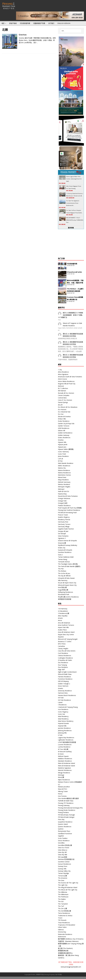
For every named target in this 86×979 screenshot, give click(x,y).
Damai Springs (63, 402)
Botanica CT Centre (64, 641)
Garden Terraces (63, 426)
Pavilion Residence (64, 505)
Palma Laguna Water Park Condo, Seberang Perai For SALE (74, 179)
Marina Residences (64, 473)
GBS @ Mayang (63, 681)
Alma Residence (63, 372)
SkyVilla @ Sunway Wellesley (67, 545)
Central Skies (62, 398)
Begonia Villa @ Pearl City (66, 384)
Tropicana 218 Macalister (66, 925)
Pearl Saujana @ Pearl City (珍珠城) (70, 508)
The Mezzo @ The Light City (67, 890)
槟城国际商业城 (63, 951)
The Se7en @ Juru (64, 573)
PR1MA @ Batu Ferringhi (66, 815)
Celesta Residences (64, 656)
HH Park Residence (64, 700)
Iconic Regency (63, 712)
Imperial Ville (62, 726)
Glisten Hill (61, 430)
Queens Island (63, 824)
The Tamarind (63, 904)
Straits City (61, 548)
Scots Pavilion (62, 838)
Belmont (61, 386)
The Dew (61, 880)
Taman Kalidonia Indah (66, 557)
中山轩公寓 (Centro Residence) (68, 597)
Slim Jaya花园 (62, 857)
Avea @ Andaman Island (66, 632)
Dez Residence (63, 663)
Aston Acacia (62, 379)
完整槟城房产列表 (39, 23)
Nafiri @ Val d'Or (63, 491)
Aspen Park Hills (63, 627)
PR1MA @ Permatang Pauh (67, 513)
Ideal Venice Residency (65, 721)
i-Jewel (60, 702)
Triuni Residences (64, 923)
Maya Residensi (63, 480)
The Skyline (62, 899)
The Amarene (62, 878)
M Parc (60, 461)
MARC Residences (64, 466)
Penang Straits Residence (66, 810)
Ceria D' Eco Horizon (65, 400)
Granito (60, 688)
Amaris (60, 618)
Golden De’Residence (65, 433)
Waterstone (62, 937)
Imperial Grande (63, 723)
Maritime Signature (64, 768)
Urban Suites (62, 927)
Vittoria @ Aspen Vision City (67, 585)
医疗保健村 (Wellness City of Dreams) (70, 939)
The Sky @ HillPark (64, 576)
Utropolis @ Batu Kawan (66, 578)
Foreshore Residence (65, 679)
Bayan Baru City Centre (66, 634)
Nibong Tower (63, 791)
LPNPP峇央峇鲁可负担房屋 (67, 742)
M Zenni (61, 754)
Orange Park (62, 501)
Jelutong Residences (65, 731)
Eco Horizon (62, 409)
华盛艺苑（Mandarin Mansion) (68, 941)
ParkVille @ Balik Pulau (65, 801)
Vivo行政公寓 (62, 587)
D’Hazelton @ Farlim (74, 272)
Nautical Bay (62, 494)
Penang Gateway (64, 805)
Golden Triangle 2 (64, 684)
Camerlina (61, 646)
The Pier (61, 569)
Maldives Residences (65, 759)
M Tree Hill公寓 (63, 749)
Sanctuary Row (63, 522)
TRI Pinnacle (62, 920)
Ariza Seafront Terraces (66, 625)
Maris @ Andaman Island (66, 763)
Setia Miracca (62, 850)
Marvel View (62, 477)
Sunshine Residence (64, 552)
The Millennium (63, 894)
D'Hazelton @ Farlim (65, 660)
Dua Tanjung (62, 665)
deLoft (60, 405)
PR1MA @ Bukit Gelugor (66, 817)
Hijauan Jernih (62, 445)
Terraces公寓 (62, 876)
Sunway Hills (62, 869)
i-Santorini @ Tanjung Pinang (68, 707)
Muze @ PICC (62, 789)
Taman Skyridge (63, 873)
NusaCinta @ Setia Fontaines (68, 496)
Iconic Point (62, 454)
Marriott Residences (65, 770)
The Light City (62, 885)
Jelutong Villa (62, 733)
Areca (60, 620)
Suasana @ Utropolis (65, 550)
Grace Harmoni (63, 686)
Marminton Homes (64, 475)
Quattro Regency (64, 517)
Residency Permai (64, 520)
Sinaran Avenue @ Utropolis (67, 541)
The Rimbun (62, 571)
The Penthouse (63, 897)
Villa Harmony (62, 580)
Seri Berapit (62, 534)
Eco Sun (60, 414)
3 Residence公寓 (63, 613)
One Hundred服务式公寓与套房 (68, 798)
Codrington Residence (65, 658)
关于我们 (51, 23)
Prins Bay (61, 819)
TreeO (60, 918)
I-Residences (62, 705)
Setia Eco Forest (63, 848)
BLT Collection (63, 388)
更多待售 (71, 228)
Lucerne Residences (65, 745)
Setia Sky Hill (62, 852)
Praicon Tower (63, 515)
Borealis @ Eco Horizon (66, 393)
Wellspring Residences (65, 592)
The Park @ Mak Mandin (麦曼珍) (69, 566)
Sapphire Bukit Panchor (66, 529)
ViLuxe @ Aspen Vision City (67, 583)
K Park (60, 735)
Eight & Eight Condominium (67, 672)
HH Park (61, 698)
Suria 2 (60, 555)
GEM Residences (63, 428)
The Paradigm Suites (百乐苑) (68, 564)
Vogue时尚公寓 (63, 590)
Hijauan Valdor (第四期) (66, 449)
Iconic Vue (61, 714)
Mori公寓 (61, 777)
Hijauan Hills (62, 442)
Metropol (61, 489)
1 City (60, 370)
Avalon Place (62, 630)
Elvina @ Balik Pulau (65, 674)
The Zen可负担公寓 (64, 911)
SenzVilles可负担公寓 (65, 845)
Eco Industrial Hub (64, 412)
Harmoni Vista (63, 693)
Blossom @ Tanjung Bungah (68, 639)
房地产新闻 (13, 23)
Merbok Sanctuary (64, 482)
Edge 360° (61, 670)
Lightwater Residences (65, 740)
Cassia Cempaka (63, 395)
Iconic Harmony (63, 452)
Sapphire (61, 836)
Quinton (60, 829)
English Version (63, 23)
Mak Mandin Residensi (65, 463)
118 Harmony (62, 609)
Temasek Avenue (64, 562)
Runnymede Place (64, 831)
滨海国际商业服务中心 (65, 953)
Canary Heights (63, 648)
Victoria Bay (62, 932)
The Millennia (62, 892)
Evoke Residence (63, 421)
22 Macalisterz (63, 611)
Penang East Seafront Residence (69, 510)
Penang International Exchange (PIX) (70, 808)
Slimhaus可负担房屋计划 (66, 859)
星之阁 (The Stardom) (65, 948)
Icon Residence (63, 709)
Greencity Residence (65, 691)
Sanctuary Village (63, 527)
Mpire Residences (64, 780)
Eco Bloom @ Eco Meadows (67, 407)
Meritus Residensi (64, 484)
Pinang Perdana (63, 812)
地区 (3, 23)
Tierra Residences (64, 913)
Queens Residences (64, 827)
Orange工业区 (62, 503)
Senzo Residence (64, 841)
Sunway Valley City (64, 871)
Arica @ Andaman (64, 623)
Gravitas (23, 34)
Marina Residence (64, 470)
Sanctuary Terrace (64, 524)
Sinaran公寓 (62, 543)
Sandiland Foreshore (65, 834)
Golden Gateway (63, 435)
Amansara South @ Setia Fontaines (70, 377)
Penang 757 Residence (65, 803)
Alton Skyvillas (63, 616)
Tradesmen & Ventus (65, 916)
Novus (60, 794)
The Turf (61, 906)
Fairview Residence (64, 677)
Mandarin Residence (65, 761)
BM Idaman (62, 391)
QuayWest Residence (65, 822)
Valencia (61, 930)
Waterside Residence (65, 934)
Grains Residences (64, 438)
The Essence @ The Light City (68, 883)
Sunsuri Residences (64, 864)
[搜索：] (71, 31)
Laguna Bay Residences (66, 738)
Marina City (62, 468)
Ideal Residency (63, 716)
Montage (61, 775)
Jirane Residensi (63, 456)
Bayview (61, 637)
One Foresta (62, 796)
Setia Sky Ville (62, 855)
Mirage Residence (64, 773)
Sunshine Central (63, 862)
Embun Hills (62, 419)
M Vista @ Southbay (65, 752)
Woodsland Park (63, 594)
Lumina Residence (64, 747)
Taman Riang (62, 559)
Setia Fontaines (63, 536)
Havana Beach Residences (67, 695)
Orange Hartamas (64, 498)
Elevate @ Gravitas (64, 416)
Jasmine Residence (64, 728)
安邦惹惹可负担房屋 (64, 599)
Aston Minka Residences (66, 381)
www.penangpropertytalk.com (71, 967)
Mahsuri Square (63, 756)
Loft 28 (60, 459)
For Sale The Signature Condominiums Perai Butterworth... (72, 203)
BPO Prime (62, 644)
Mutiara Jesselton (64, 787)
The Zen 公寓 (62, 908)
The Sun (61, 901)
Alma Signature (63, 374)
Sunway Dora (62, 866)
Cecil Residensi (63, 653)
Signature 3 (62, 538)
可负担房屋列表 (25, 23)
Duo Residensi (63, 667)
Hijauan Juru (62, 447)
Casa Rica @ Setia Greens (66, 651)
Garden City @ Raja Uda (66, 423)
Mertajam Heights (64, 487)
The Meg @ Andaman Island (67, 887)
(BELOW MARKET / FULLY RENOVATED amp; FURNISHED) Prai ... (74, 220)
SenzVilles (61, 843)
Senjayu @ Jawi (63, 531)
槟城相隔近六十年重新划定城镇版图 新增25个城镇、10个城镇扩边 (71, 315)
